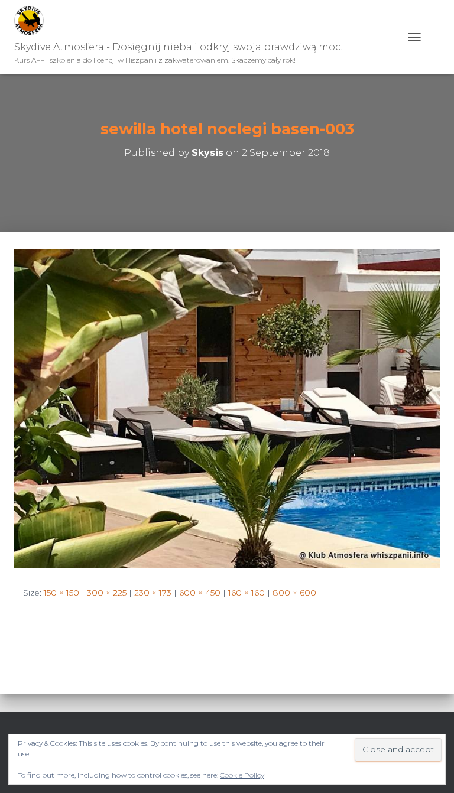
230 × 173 (152, 592)
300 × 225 (107, 592)
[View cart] (435, 37)
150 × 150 (61, 592)
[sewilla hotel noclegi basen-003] (227, 408)
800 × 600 (294, 592)
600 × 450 (199, 592)
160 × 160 (246, 592)
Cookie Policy (242, 775)
